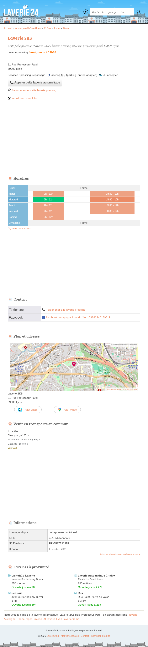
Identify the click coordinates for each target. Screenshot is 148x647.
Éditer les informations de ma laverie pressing (120, 554)
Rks (80, 593)
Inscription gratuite (100, 636)
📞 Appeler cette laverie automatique (35, 82)
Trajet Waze (30, 409)
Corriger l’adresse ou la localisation (121, 389)
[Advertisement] (74, 138)
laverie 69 (40, 618)
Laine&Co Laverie (23, 575)
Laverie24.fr (21, 11)
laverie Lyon (54, 618)
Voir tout (12, 448)
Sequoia (17, 593)
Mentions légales (70, 636)
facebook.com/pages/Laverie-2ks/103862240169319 (78, 317)
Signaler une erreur (19, 228)
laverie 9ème (71, 618)
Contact (85, 636)
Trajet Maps (69, 409)
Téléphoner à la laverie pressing (65, 309)
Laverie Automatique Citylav (96, 575)
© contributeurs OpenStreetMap (124, 345)
